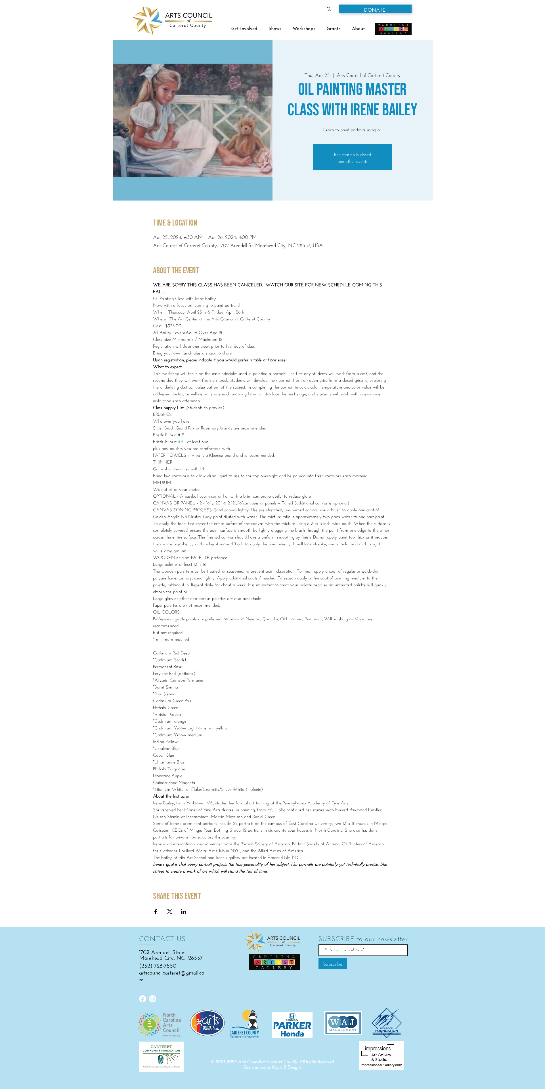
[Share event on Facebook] (155, 911)
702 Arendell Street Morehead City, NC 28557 (171, 954)
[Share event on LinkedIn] (183, 911)
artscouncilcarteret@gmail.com (171, 975)
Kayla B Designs (286, 1067)
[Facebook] (142, 998)
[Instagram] (152, 998)
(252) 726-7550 (157, 964)
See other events (353, 160)
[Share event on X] (169, 911)
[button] (375, 9)
